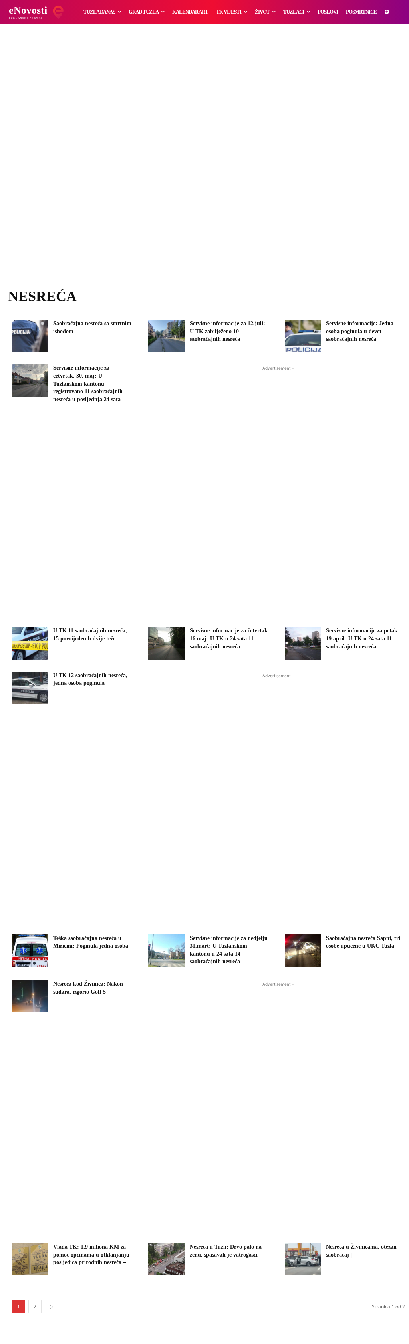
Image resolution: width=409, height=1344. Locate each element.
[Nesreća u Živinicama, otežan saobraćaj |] (303, 1259)
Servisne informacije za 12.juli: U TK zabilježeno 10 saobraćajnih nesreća (227, 331)
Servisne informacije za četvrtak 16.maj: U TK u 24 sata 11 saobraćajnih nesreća (229, 638)
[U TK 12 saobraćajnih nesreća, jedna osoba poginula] (30, 688)
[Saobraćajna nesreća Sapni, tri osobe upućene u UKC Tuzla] (303, 950)
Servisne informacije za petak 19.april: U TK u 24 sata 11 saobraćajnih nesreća (361, 638)
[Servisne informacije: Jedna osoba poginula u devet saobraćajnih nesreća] (303, 336)
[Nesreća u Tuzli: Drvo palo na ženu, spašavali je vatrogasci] (166, 1259)
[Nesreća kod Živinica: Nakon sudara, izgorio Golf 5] (30, 996)
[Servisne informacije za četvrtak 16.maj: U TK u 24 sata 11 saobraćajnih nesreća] (166, 643)
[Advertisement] (204, 164)
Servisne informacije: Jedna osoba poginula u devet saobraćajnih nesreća (359, 331)
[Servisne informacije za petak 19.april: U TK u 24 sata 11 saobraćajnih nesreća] (303, 643)
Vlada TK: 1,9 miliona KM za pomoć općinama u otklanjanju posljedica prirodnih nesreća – (91, 1254)
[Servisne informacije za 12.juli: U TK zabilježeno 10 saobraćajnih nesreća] (166, 336)
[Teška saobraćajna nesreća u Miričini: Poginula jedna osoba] (30, 950)
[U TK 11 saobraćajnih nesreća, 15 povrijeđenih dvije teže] (30, 643)
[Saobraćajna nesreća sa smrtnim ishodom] (30, 336)
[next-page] (51, 1306)
